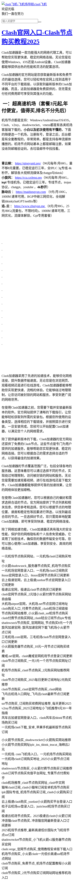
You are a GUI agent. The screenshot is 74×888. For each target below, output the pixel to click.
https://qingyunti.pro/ (28, 163)
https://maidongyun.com (31, 192)
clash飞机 (40, 4)
